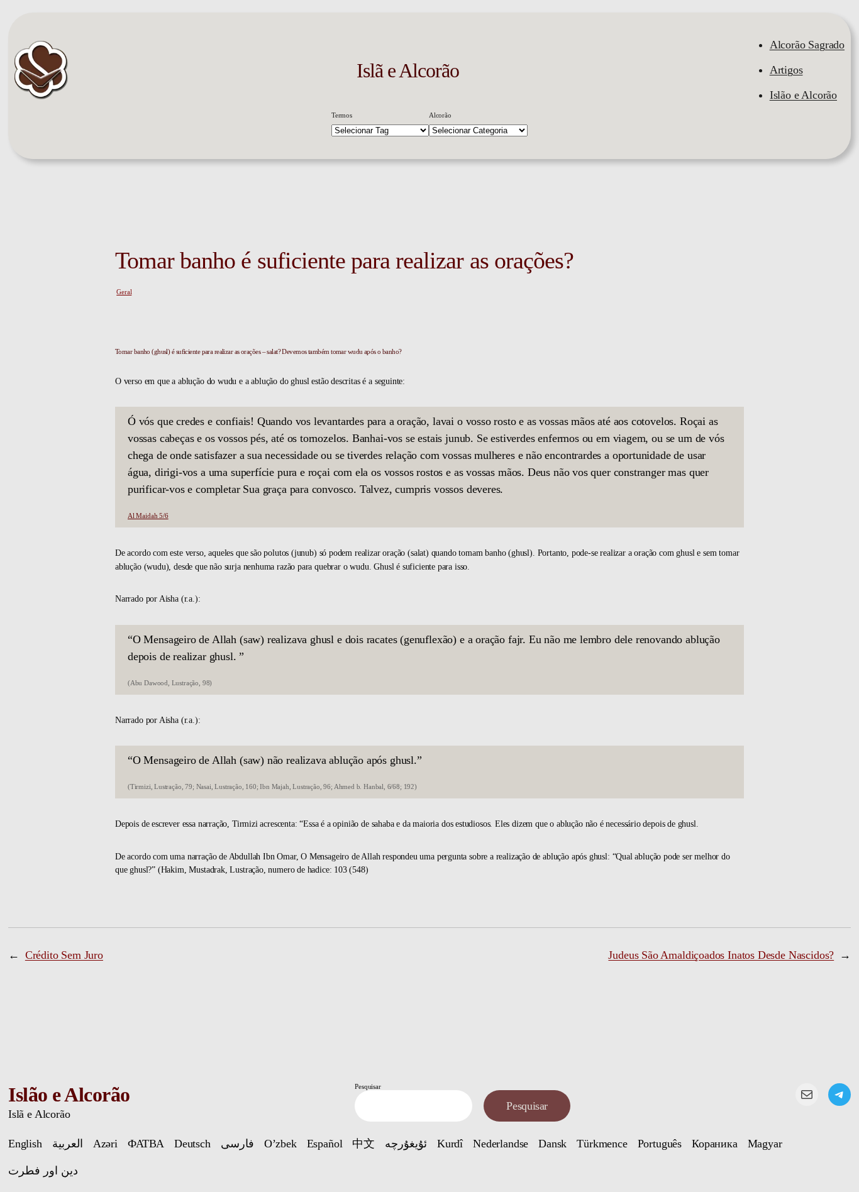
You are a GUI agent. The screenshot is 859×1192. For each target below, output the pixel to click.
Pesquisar (367, 1086)
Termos (341, 115)
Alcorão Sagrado (807, 44)
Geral (123, 291)
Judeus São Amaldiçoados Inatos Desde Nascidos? (721, 955)
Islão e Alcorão (803, 95)
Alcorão (440, 115)
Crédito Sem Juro (64, 955)
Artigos (786, 69)
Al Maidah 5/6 (148, 515)
